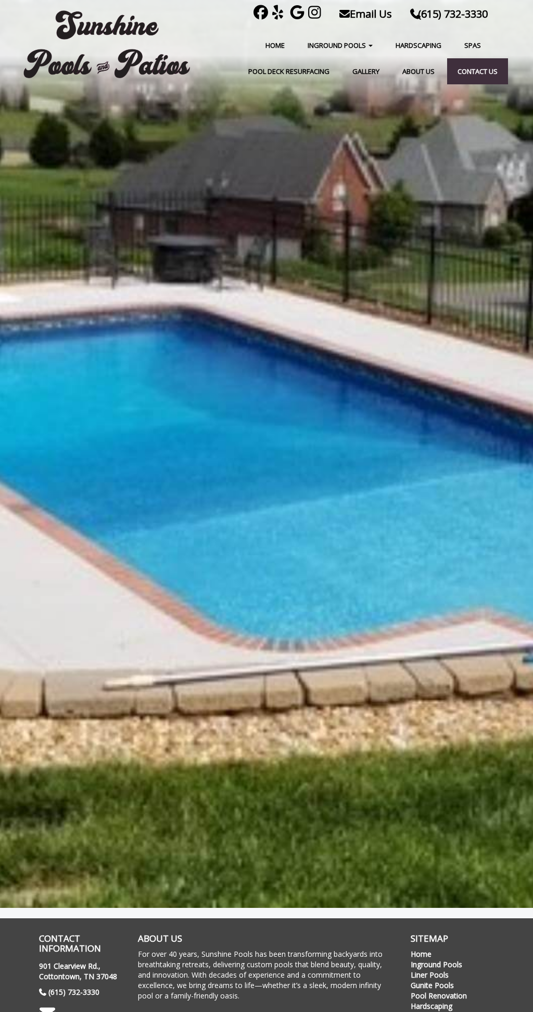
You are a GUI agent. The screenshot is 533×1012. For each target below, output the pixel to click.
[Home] (106, 44)
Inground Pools (337, 45)
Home (275, 45)
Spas (472, 45)
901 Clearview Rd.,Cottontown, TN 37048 (78, 971)
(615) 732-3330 (453, 14)
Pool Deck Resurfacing (288, 71)
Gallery (365, 71)
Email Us (369, 14)
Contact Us (478, 71)
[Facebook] (262, 14)
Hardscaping (418, 45)
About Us (418, 71)
